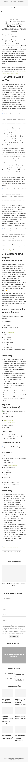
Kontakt (10, 756)
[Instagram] (10, 4)
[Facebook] (8, 4)
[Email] (14, 750)
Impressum (6, 1)
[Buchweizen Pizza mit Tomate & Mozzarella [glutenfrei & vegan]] (20, 693)
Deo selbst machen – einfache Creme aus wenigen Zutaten (20, 718)
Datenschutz (13, 1)
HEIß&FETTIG (11, 551)
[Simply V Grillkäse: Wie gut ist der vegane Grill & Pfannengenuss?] (14, 573)
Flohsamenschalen (12, 465)
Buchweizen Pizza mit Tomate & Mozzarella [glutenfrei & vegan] (20, 702)
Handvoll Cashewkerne (9, 422)
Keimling (15, 31)
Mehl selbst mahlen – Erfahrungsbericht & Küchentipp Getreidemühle (20, 738)
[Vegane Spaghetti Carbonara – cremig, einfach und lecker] (7, 729)
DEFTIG (4, 551)
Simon (5, 28)
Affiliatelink (21, 1)
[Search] (26, 12)
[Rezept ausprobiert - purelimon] (10, 547)
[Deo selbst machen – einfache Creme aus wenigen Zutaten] (20, 710)
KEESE (18, 551)
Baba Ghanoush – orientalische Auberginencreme (6, 701)
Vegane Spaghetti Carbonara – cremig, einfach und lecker (7, 737)
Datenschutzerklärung (17, 633)
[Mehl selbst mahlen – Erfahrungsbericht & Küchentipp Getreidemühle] (20, 729)
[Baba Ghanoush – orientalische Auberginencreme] (7, 693)
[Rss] (19, 4)
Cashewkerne (10, 332)
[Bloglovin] (17, 4)
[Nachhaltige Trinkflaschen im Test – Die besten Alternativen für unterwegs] (7, 710)
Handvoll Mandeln (8, 420)
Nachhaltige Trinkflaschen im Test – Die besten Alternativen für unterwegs (7, 720)
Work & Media (16, 756)
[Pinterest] (13, 750)
